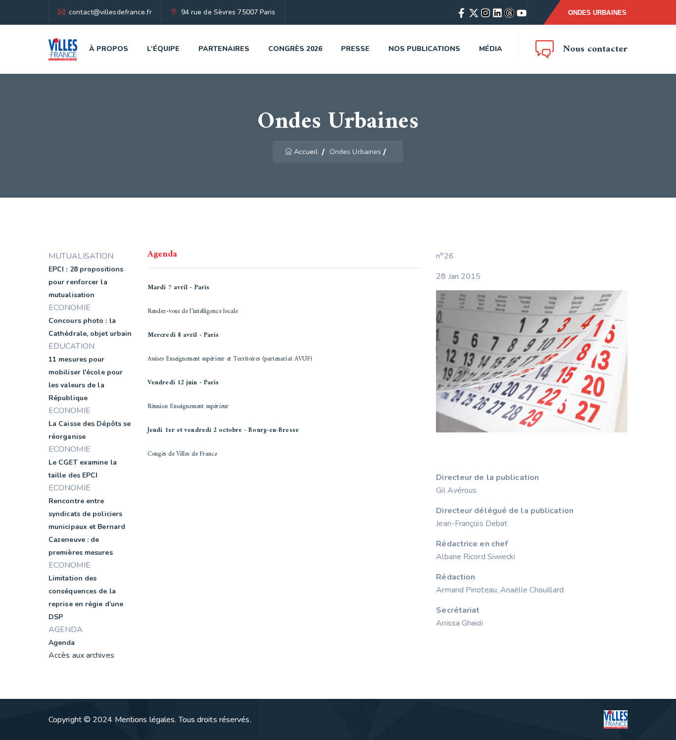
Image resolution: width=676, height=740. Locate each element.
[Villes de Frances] (62, 49)
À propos (108, 48)
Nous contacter (595, 49)
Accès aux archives (81, 655)
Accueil (306, 152)
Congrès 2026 (295, 48)
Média (490, 48)
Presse (355, 48)
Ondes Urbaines (597, 12)
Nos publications (424, 48)
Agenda (61, 642)
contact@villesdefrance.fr (110, 12)
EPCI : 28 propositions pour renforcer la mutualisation (85, 282)
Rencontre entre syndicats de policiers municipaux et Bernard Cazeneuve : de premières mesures (86, 526)
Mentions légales (145, 719)
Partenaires (223, 48)
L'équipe (163, 48)
